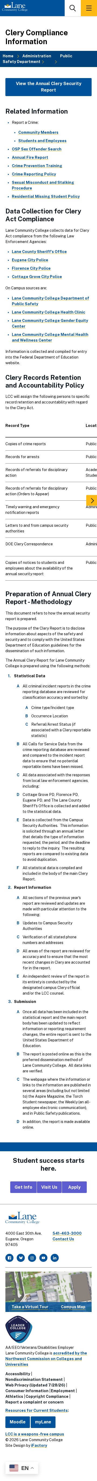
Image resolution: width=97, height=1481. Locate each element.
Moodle (18, 1421)
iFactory (39, 1445)
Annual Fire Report (30, 157)
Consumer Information (26, 1391)
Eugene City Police (30, 260)
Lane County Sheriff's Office (39, 252)
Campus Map (73, 1307)
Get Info (23, 1187)
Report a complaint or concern (34, 1402)
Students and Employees (42, 141)
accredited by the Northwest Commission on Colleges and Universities (46, 1359)
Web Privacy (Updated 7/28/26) (35, 1385)
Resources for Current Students (36, 1410)
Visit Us (49, 1187)
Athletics (14, 1396)
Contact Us (63, 1239)
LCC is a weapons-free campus (34, 1434)
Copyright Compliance (47, 1396)
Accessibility (17, 1374)
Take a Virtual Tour (30, 1307)
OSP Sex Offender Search (36, 149)
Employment (63, 1391)
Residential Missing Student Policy (46, 196)
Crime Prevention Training (37, 166)
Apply (74, 1187)
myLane (43, 1421)
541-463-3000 (67, 1233)
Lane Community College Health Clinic (48, 312)
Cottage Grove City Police (37, 277)
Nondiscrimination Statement (34, 1379)
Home (8, 56)
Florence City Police (31, 268)
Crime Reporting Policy (34, 174)
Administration (36, 56)
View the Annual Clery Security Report (48, 87)
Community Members (38, 132)
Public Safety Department (37, 59)
